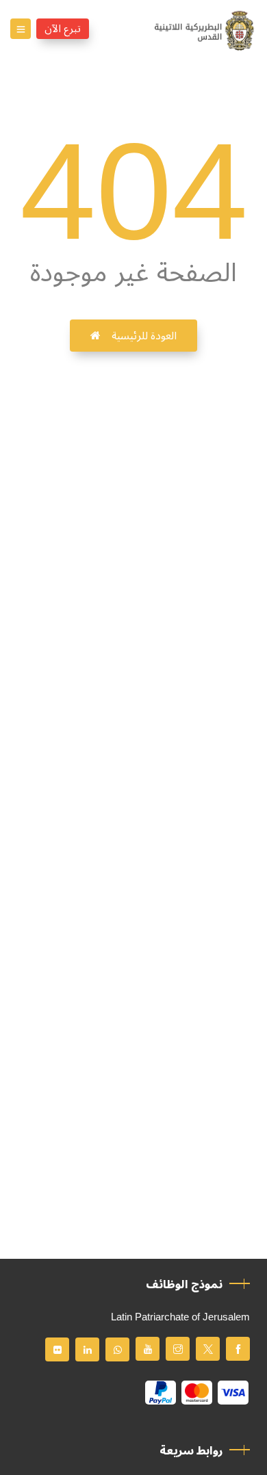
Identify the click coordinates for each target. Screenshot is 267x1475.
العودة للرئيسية (144, 336)
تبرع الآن (62, 28)
